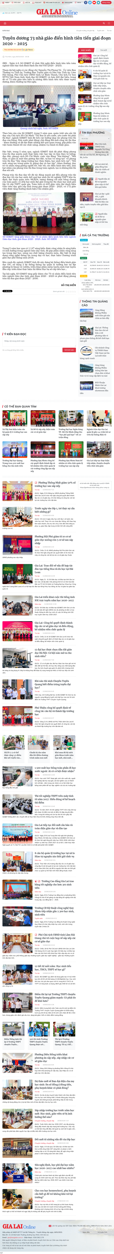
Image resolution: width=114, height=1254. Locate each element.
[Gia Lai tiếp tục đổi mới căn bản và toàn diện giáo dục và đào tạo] (17, 833)
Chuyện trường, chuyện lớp (85, 30)
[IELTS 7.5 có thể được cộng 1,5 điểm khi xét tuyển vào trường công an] (13, 742)
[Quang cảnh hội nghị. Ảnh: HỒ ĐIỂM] (39, 106)
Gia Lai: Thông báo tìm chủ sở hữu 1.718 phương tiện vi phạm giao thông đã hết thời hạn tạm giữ (94, 334)
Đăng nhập (106, 2)
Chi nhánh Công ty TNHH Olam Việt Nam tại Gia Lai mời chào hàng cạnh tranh (94, 353)
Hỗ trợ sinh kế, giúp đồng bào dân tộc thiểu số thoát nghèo (102, 168)
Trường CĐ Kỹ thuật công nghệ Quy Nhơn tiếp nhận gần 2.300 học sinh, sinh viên (54, 911)
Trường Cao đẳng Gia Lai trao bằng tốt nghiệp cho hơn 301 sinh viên (54, 884)
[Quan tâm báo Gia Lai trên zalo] (90, 2)
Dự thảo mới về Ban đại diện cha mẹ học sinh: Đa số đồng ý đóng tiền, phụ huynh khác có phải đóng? (54, 1084)
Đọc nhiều (86, 50)
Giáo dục (6, 30)
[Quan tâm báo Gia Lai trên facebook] (85, 2)
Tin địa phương (93, 132)
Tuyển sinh (100, 30)
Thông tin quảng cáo (95, 303)
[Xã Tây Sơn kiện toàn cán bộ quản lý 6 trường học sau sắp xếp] (14, 418)
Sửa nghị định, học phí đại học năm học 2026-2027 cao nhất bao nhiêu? (54, 1166)
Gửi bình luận (69, 350)
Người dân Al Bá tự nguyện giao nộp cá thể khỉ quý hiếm (102, 183)
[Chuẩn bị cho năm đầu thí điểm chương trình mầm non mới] (39, 742)
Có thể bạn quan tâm (20, 406)
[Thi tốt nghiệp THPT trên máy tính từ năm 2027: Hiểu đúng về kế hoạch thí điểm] (17, 804)
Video (7, 2)
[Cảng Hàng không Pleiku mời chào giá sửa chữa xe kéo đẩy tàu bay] (86, 313)
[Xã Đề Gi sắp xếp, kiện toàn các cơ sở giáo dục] (43, 418)
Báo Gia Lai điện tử (57, 13)
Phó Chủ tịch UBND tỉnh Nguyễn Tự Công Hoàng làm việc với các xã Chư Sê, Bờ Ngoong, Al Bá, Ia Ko (95, 150)
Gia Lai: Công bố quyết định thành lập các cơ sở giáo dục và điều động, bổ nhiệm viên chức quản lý (94, 60)
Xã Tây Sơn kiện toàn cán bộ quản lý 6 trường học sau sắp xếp (14, 432)
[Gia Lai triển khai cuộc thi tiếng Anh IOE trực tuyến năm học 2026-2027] (17, 605)
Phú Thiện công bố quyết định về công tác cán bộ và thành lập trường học (54, 711)
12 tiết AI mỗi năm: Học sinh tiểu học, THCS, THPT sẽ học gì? (53, 968)
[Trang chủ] (5, 23)
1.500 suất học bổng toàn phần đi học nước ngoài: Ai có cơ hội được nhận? (55, 769)
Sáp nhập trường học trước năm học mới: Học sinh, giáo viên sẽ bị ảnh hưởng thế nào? (54, 1113)
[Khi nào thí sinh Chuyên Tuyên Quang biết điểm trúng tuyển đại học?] (17, 689)
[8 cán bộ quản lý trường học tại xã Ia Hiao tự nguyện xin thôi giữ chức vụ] (85, 73)
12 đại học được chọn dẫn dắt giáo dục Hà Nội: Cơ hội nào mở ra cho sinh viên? (53, 653)
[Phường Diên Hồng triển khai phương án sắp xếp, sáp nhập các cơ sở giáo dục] (17, 1063)
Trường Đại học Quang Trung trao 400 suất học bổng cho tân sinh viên (13, 463)
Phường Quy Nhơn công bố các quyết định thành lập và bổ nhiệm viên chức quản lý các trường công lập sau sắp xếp (95, 102)
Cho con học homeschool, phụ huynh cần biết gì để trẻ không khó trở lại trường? (55, 1194)
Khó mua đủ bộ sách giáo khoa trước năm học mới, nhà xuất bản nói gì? (64, 755)
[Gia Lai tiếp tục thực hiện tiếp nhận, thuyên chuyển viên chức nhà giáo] (85, 86)
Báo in (27, 2)
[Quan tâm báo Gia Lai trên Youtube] (94, 2)
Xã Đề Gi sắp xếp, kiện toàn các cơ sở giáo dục (43, 430)
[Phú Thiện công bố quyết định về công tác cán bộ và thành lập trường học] (17, 716)
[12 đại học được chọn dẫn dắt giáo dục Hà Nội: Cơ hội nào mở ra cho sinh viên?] (17, 658)
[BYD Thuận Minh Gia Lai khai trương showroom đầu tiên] (86, 385)
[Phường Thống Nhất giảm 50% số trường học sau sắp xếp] (17, 491)
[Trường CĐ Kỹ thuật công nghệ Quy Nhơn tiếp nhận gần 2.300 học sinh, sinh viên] (17, 916)
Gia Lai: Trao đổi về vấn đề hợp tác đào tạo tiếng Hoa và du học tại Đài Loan (54, 569)
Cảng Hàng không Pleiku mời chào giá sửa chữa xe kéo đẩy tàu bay (95, 315)
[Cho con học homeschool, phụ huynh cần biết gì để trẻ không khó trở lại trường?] (17, 1199)
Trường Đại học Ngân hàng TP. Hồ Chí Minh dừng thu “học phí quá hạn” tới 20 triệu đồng (71, 433)
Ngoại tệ (83, 258)
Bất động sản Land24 (97, 483)
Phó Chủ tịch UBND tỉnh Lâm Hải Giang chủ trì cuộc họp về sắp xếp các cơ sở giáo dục (55, 938)
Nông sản (84, 240)
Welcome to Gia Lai (53, 2)
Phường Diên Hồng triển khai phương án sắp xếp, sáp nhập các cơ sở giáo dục (54, 1058)
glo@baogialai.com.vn (15, 1237)
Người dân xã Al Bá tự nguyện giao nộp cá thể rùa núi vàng (94, 219)
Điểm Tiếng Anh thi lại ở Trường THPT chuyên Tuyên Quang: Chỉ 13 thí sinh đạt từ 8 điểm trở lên (13, 1042)
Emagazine (68, 2)
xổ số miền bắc (85, 483)
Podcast (38, 2)
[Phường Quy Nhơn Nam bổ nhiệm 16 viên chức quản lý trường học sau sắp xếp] (85, 116)
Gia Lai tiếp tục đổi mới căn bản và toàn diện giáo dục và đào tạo (54, 827)
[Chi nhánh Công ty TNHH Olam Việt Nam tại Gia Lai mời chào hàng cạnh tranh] (86, 350)
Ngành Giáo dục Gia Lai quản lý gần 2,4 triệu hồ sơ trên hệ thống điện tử (99, 432)
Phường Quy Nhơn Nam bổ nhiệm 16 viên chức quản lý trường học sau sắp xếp (94, 118)
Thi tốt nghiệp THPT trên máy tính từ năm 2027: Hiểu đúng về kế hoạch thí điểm (55, 799)
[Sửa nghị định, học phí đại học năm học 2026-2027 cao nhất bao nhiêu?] (17, 1173)
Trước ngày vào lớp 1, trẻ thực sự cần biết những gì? (55, 510)
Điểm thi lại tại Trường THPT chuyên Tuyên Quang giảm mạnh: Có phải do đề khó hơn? (55, 997)
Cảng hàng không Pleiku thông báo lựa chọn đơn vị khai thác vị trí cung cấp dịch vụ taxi (95, 370)
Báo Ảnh (17, 2)
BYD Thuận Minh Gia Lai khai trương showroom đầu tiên (94, 387)
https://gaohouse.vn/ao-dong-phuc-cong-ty (94, 487)
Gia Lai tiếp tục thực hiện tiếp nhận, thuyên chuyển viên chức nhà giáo (102, 87)
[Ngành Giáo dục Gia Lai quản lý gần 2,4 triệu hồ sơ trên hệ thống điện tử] (99, 418)
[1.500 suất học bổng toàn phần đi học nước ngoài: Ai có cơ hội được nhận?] (17, 776)
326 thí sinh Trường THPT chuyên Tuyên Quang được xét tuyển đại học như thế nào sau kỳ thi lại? (39, 1042)
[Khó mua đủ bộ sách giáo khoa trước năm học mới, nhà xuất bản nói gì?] (64, 742)
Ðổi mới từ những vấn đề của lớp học (55, 1139)
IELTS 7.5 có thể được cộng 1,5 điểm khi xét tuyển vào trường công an (12, 755)
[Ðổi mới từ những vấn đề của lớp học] (17, 1148)
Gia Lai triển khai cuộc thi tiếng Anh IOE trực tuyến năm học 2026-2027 (55, 599)
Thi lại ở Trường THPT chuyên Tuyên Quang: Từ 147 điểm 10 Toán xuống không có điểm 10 (64, 1042)
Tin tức (109, 30)
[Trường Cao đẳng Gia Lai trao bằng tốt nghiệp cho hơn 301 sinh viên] (17, 890)
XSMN (107, 483)
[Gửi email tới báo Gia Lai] (98, 2)
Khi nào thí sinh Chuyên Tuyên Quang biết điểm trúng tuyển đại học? (53, 684)
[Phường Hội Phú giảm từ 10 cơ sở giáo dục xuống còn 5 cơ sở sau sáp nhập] (17, 545)
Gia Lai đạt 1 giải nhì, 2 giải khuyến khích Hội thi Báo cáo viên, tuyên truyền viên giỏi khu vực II (94, 200)
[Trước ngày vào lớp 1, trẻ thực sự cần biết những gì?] (17, 517)
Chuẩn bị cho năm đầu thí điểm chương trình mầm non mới (39, 755)
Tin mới (103, 50)
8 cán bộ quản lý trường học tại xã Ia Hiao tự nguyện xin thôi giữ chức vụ (102, 75)
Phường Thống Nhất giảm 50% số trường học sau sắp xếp (55, 484)
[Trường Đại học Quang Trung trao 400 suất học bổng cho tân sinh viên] (14, 449)
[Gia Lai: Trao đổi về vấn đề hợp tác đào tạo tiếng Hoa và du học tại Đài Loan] (17, 574)
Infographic (81, 2)
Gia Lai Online (19, 1226)
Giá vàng (83, 276)
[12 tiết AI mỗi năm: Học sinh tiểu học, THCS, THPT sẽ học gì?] (17, 975)
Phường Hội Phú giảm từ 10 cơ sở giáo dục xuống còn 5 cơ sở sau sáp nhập (54, 540)
